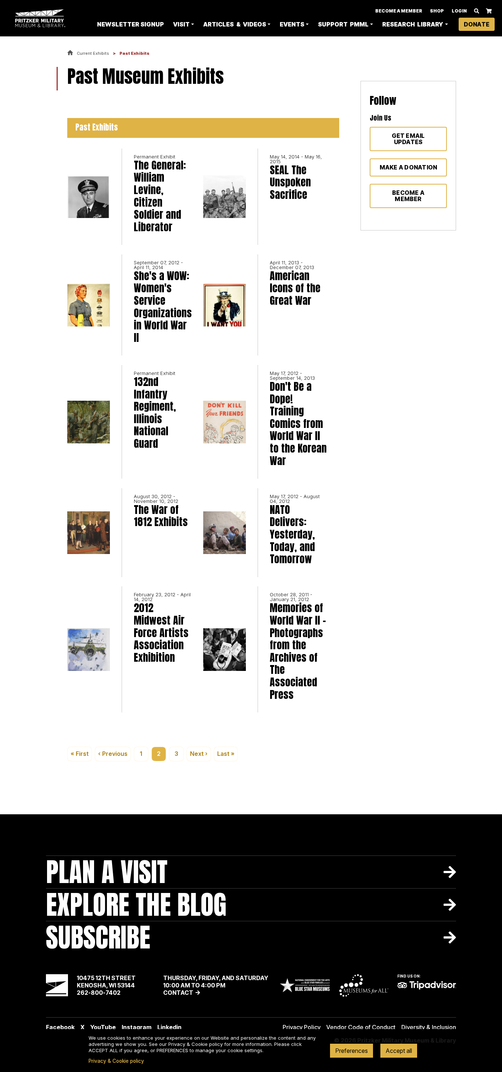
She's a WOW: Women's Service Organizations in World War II (162, 307)
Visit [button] (181, 24)
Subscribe (98, 937)
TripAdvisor (426, 985)
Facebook (60, 1027)
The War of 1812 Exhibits (161, 516)
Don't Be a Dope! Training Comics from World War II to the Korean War (298, 423)
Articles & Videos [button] (234, 24)
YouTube (103, 1027)
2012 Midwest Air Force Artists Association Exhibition (161, 633)
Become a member (408, 196)
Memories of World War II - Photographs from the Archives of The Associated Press (298, 651)
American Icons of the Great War (295, 288)
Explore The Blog (136, 904)
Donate (477, 24)
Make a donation (408, 167)
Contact (178, 992)
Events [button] (292, 24)
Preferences (351, 1050)
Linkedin (169, 1027)
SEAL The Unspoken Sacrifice (290, 182)
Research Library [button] (412, 24)
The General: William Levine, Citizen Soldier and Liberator (160, 196)
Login (459, 11)
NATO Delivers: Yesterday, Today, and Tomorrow (292, 534)
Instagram (136, 1027)
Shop (437, 11)
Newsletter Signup (130, 24)
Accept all (399, 1050)
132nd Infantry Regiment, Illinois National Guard (155, 413)
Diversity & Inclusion (428, 1027)
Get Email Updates (408, 139)
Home (70, 53)
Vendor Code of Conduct (360, 1027)
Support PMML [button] (343, 24)
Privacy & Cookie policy (116, 1061)
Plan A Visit (107, 871)
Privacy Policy (301, 1027)
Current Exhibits (93, 53)
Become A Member (398, 11)
